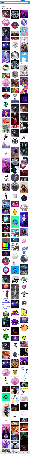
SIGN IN (25, 0)
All (2, 8)
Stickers (7, 8)
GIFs (4, 8)
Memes (10, 8)
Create (22, 0)
